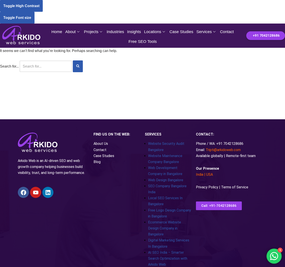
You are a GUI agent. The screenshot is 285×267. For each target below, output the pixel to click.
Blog (97, 162)
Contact (227, 32)
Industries (115, 32)
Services (204, 32)
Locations (152, 32)
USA (209, 174)
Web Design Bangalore (165, 180)
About (70, 32)
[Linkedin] (47, 192)
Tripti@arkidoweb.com (223, 150)
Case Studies (181, 32)
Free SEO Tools (142, 41)
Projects (91, 32)
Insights (134, 32)
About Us (101, 143)
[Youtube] (35, 192)
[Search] (78, 66)
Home (56, 32)
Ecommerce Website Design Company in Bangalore (164, 228)
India (199, 174)
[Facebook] (23, 192)
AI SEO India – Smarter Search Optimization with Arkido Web (167, 258)
